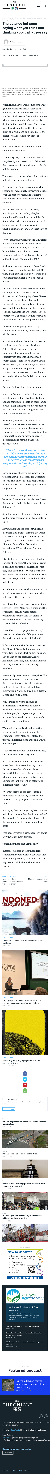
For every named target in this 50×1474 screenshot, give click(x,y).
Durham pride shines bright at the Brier (19, 1154)
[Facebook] (25, 1073)
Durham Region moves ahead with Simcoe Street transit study (24, 1122)
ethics (25, 55)
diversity (18, 55)
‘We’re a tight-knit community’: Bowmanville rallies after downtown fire (22, 1216)
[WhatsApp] (25, 1090)
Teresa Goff (7, 1438)
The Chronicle (17, 1470)
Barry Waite (15, 1430)
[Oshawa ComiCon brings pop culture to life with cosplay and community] (25, 1201)
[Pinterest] (25, 1085)
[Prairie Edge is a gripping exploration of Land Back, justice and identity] (25, 1032)
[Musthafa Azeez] (7, 41)
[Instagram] (46, 1416)
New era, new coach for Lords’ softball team (22, 1326)
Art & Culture (7, 937)
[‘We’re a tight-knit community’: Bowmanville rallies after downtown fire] (25, 1233)
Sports (4, 1151)
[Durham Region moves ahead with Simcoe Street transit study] (25, 1139)
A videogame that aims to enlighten (23, 1307)
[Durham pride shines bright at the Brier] (25, 1169)
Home (4, 18)
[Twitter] (25, 1079)
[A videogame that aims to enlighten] (25, 1295)
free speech (33, 55)
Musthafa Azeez (14, 1310)
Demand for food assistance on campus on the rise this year (12, 881)
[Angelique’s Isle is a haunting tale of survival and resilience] (25, 912)
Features (11, 18)
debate (11, 55)
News (4, 1119)
